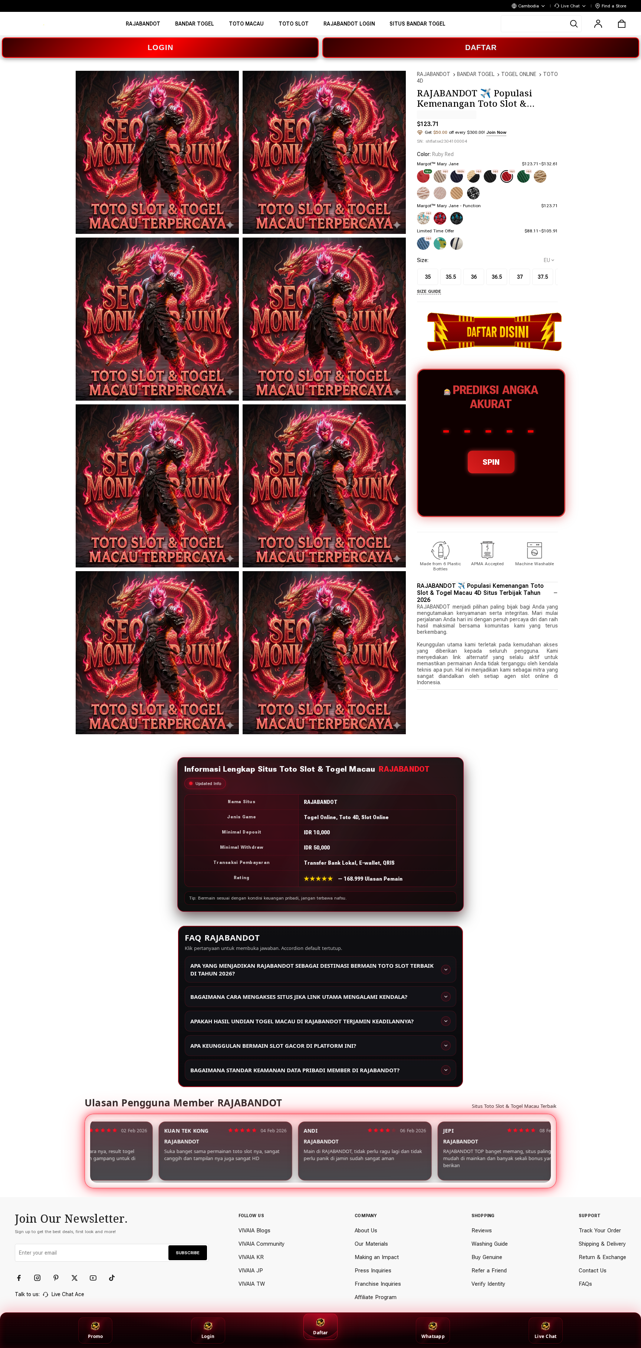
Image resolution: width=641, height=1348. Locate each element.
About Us (366, 1230)
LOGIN (160, 47)
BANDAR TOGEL (475, 74)
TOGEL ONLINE (518, 74)
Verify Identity (488, 1284)
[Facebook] (22, 1278)
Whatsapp (433, 1336)
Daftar (320, 1332)
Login (207, 1336)
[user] (598, 23)
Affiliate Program (376, 1297)
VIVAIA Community (262, 1244)
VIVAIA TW (252, 1284)
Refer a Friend (489, 1270)
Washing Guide (489, 1244)
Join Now (496, 132)
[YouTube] (96, 1278)
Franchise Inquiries (378, 1284)
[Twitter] (77, 1278)
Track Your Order (600, 1230)
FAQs (585, 1284)
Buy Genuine (486, 1257)
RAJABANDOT (433, 74)
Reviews (481, 1230)
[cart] (621, 23)
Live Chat (545, 1336)
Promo (95, 1336)
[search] (541, 24)
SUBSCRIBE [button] (188, 1252)
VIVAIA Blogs (254, 1230)
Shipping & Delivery (602, 1244)
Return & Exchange (602, 1257)
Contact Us (593, 1270)
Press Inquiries (373, 1270)
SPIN (491, 462)
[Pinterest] (59, 1278)
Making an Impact (377, 1257)
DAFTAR (481, 47)
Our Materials (371, 1244)
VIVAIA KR (251, 1257)
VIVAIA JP (251, 1270)
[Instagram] (40, 1278)
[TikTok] (115, 1278)
